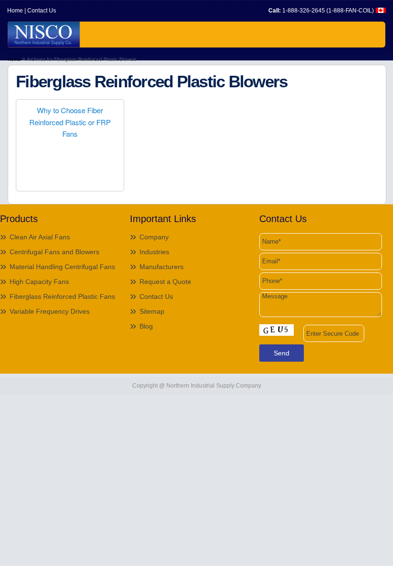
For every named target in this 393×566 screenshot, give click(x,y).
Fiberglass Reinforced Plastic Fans (62, 296)
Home (15, 10)
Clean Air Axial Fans (40, 237)
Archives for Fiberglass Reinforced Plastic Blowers (82, 59)
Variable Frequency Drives (50, 311)
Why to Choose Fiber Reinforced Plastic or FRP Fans (70, 122)
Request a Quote (165, 281)
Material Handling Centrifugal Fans (62, 267)
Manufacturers (161, 267)
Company (154, 237)
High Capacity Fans (39, 281)
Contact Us (41, 10)
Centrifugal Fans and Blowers (54, 252)
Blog (146, 326)
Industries (154, 252)
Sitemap (151, 311)
